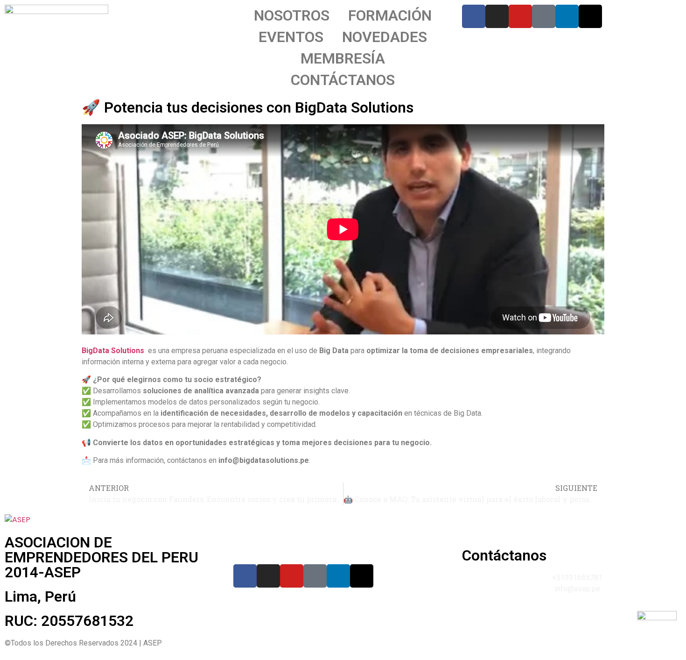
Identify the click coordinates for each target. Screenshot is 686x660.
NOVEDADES (384, 37)
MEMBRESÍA (343, 58)
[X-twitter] (590, 16)
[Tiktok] (543, 16)
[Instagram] (497, 16)
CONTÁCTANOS (343, 80)
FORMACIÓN (390, 15)
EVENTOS (291, 37)
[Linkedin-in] (567, 16)
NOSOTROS (291, 15)
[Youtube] (520, 16)
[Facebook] (473, 16)
